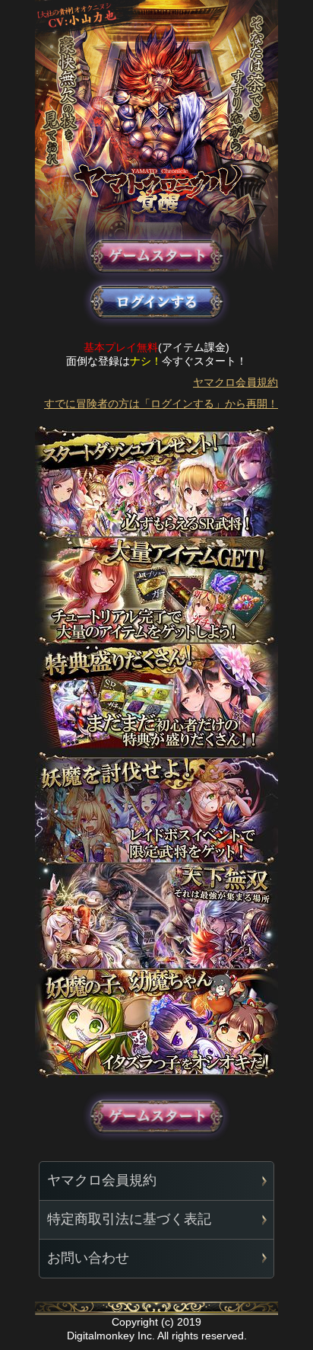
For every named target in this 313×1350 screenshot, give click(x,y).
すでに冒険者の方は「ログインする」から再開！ (161, 403)
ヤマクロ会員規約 (235, 382)
